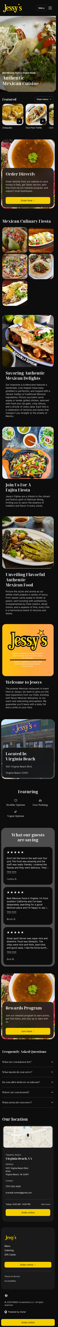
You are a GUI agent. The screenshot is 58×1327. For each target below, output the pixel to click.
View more (11, 871)
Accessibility (10, 1281)
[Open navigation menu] (50, 8)
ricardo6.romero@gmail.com (19, 1193)
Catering (9, 1250)
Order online (28, 1212)
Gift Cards (10, 1254)
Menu (41, 8)
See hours (45, 1204)
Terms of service (12, 1276)
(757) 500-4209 (13, 1187)
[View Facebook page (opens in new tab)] (6, 1295)
